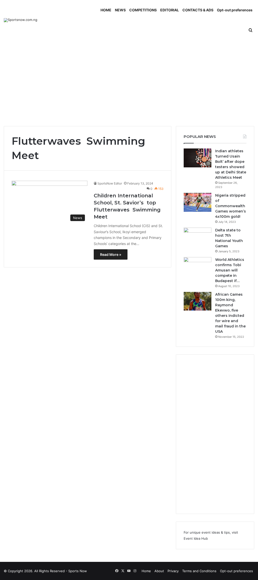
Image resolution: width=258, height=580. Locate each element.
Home (146, 571)
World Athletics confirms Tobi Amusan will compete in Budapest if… (229, 270)
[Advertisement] (129, 83)
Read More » (110, 254)
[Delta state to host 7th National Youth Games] (197, 237)
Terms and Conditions (199, 571)
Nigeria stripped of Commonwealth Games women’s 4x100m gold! (230, 206)
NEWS (120, 10)
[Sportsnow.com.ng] (20, 20)
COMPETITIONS (143, 10)
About (159, 571)
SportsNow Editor (110, 183)
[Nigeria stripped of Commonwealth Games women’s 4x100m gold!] (197, 202)
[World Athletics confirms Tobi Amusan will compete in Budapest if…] (197, 266)
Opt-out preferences (234, 10)
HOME (106, 10)
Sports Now (77, 571)
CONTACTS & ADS (197, 10)
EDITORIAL (169, 10)
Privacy (173, 571)
